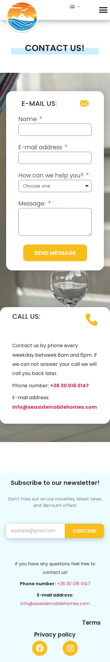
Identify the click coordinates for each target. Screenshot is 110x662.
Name (28, 119)
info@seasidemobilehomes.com (54, 407)
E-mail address (41, 147)
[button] (103, 10)
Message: (32, 204)
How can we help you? (51, 176)
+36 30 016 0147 (69, 385)
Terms (91, 623)
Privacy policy (55, 634)
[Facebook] (39, 648)
